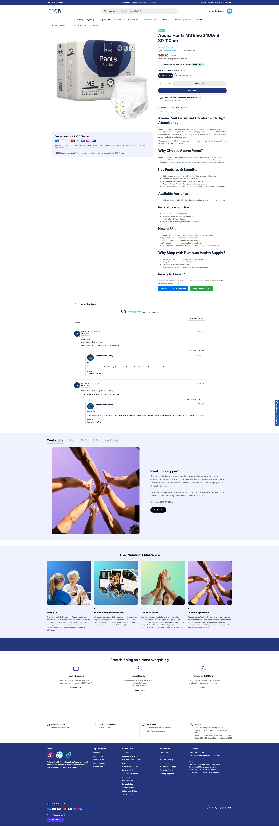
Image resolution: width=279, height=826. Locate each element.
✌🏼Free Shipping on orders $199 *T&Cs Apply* (139, 3)
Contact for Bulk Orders (201, 288)
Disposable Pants (169, 51)
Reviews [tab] (78, 322)
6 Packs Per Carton (182, 76)
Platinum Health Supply (62, 815)
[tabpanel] (139, 490)
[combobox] (139, 11)
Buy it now (192, 90)
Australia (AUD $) (56, 804)
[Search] (174, 11)
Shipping (170, 59)
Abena (62, 26)
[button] (200, 351)
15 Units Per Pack (165, 76)
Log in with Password (55, 3)
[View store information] (223, 99)
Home (54, 26)
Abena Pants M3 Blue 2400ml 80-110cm (94, 346)
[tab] (55, 441)
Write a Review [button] (197, 318)
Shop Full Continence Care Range (173, 288)
